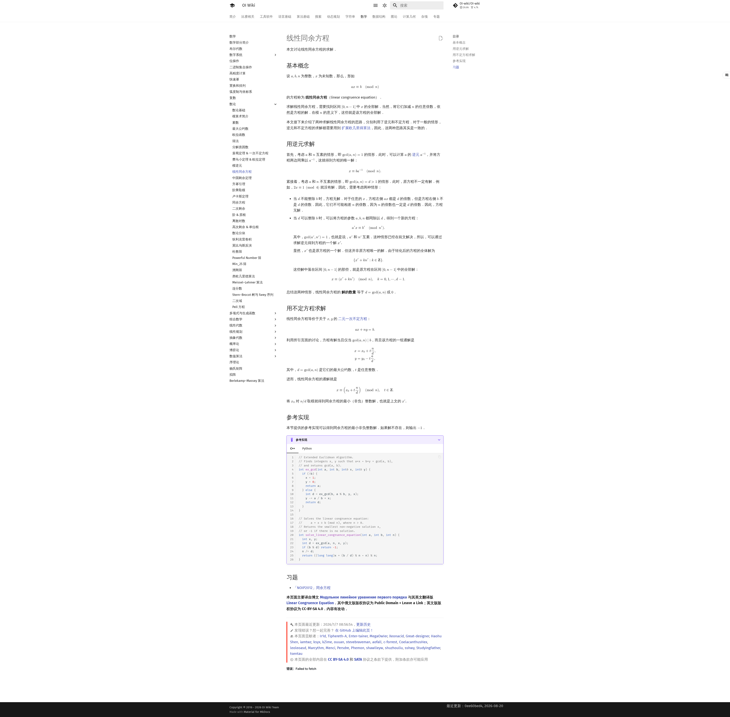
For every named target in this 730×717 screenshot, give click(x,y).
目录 (456, 36)
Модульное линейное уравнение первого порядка (363, 597)
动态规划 (333, 16)
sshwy (409, 648)
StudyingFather (428, 648)
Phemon (357, 648)
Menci (330, 648)
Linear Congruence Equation (310, 603)
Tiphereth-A (337, 636)
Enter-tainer (358, 636)
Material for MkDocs (257, 712)
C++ (292, 448)
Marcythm (316, 648)
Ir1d (323, 636)
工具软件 (266, 16)
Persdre (343, 648)
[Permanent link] (313, 65)
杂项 (424, 16)
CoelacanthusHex (413, 642)
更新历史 (363, 624)
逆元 (415, 154)
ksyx (316, 642)
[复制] (439, 457)
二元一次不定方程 (352, 319)
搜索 (318, 16)
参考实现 (301, 440)
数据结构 (378, 16)
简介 (232, 16)
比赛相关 (247, 16)
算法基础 (303, 16)
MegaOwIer (378, 636)
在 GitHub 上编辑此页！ (354, 630)
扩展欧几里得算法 (356, 128)
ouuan (339, 642)
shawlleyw (374, 648)
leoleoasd (298, 648)
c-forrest (390, 642)
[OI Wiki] (232, 5)
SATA (358, 659)
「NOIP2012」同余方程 (312, 588)
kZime (327, 642)
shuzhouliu (394, 648)
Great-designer (417, 636)
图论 (394, 16)
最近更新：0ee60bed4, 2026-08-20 (475, 706)
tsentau (296, 653)
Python (307, 448)
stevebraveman (358, 642)
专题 (436, 16)
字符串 (350, 16)
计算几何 (409, 16)
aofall (377, 642)
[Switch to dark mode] (384, 5)
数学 (363, 16)
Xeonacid (396, 636)
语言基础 (284, 16)
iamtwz (305, 642)
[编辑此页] (441, 38)
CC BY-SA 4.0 (338, 659)
